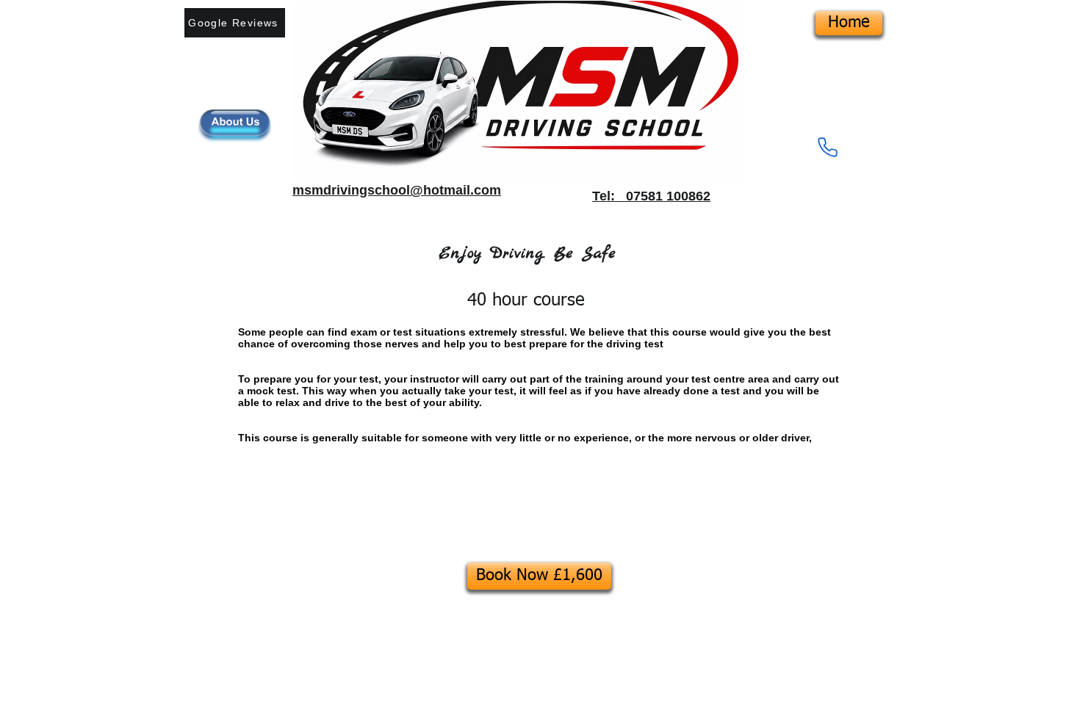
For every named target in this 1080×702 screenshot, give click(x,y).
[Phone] (827, 147)
